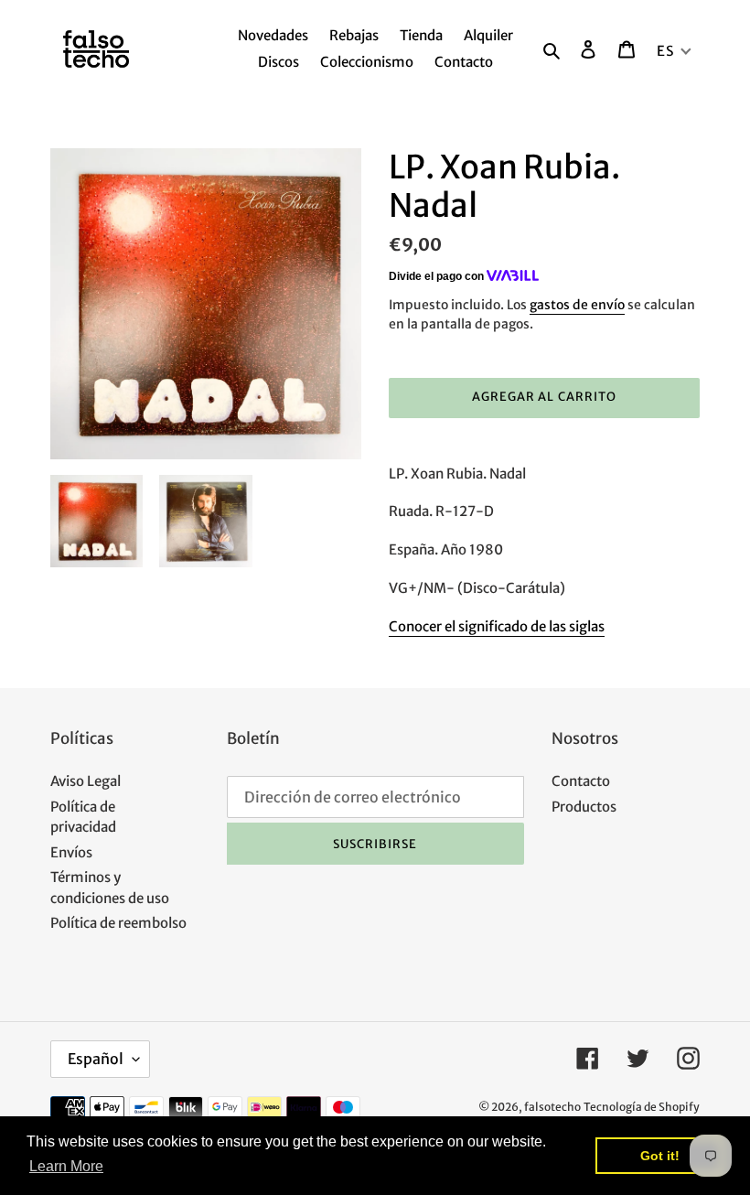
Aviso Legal (85, 781)
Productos (584, 806)
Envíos (71, 852)
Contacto (581, 781)
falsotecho (552, 1107)
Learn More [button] (66, 1166)
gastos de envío (577, 304)
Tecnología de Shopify (642, 1107)
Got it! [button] (660, 1155)
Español (95, 1059)
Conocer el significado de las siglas (497, 626)
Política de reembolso (118, 922)
